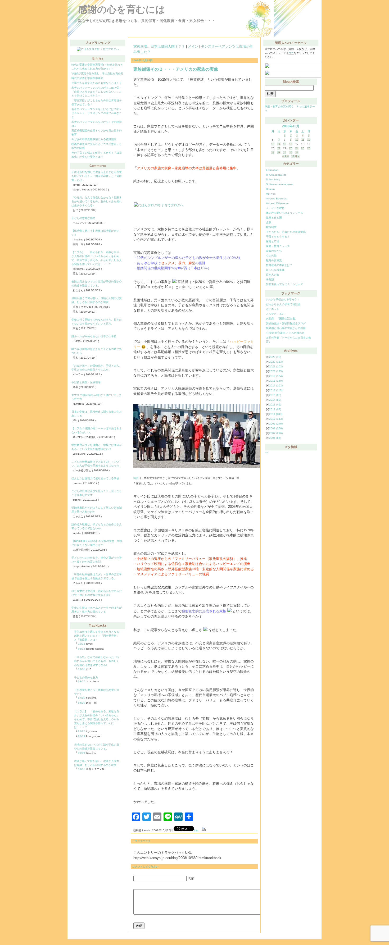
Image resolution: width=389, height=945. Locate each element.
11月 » (295, 156)
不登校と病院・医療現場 (86, 382)
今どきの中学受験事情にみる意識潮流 (93, 139)
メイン (193, 46)
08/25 (81, 681)
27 (272, 152)
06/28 (81, 702)
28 (279, 152)
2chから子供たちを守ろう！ (283, 299)
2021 (276, 366)
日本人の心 (272, 274)
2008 (276, 428)
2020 (276, 371)
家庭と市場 (272, 241)
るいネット (272, 309)
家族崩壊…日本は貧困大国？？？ (159, 46)
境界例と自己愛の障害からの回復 (286, 328)
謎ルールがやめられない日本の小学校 (93, 336)
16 (290, 144)
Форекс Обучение (277, 203)
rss (266, 452)
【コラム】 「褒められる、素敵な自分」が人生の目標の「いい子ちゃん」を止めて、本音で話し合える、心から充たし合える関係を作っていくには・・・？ (96, 719)
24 (296, 148)
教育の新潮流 (274, 260)
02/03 (81, 752)
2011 (275, 414)
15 (284, 144)
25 (302, 148)
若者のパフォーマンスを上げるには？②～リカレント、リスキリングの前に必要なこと (96, 113)
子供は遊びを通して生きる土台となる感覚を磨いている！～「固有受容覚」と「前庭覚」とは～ (96, 176)
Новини (270, 189)
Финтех (270, 193)
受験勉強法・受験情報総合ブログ (286, 323)
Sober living (273, 179)
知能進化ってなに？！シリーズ (284, 284)
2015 (275, 395)
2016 (275, 390)
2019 (276, 376)
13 (272, 144)
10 (296, 139)
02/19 (81, 736)
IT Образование (276, 174)
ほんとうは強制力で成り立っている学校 (95, 478)
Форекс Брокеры (276, 198)
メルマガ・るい (275, 313)
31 (296, 152)
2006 (275, 437)
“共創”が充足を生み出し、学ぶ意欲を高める (97, 73)
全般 (268, 222)
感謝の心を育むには (121, 9)
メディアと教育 (275, 208)
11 (302, 139)
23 (290, 148)
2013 (275, 404)
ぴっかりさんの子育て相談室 (283, 304)
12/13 (81, 643)
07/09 (81, 697)
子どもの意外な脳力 (83, 218)
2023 (275, 356)
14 (279, 144)
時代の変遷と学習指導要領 (87, 78)
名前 (191, 878)
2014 (275, 399)
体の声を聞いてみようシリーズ (284, 212)
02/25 (81, 731)
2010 (276, 418)
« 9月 (285, 156)
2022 (276, 361)
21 (279, 148)
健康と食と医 (274, 217)
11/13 (81, 769)
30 (290, 152)
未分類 (270, 279)
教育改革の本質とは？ (279, 265)
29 (284, 152)
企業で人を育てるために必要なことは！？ (96, 82)
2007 (276, 433)
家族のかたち (274, 250)
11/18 (81, 669)
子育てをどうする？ (278, 236)
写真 (136, 478)
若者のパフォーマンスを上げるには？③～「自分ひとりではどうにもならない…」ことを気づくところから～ (96, 91)
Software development (279, 184)
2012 (275, 409)
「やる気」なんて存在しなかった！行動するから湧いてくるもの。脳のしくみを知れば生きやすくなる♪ (96, 201)
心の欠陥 (271, 255)
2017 (276, 385)
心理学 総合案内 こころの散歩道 (285, 332)
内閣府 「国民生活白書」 (282, 318)
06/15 (81, 648)
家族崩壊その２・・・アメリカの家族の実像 (175, 69)
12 (308, 139)
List (196, 830)
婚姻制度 (271, 227)
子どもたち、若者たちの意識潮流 (286, 231)
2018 (276, 380)
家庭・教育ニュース (278, 246)
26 (308, 148)
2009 (276, 423)
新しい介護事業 (275, 269)
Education (272, 169)
